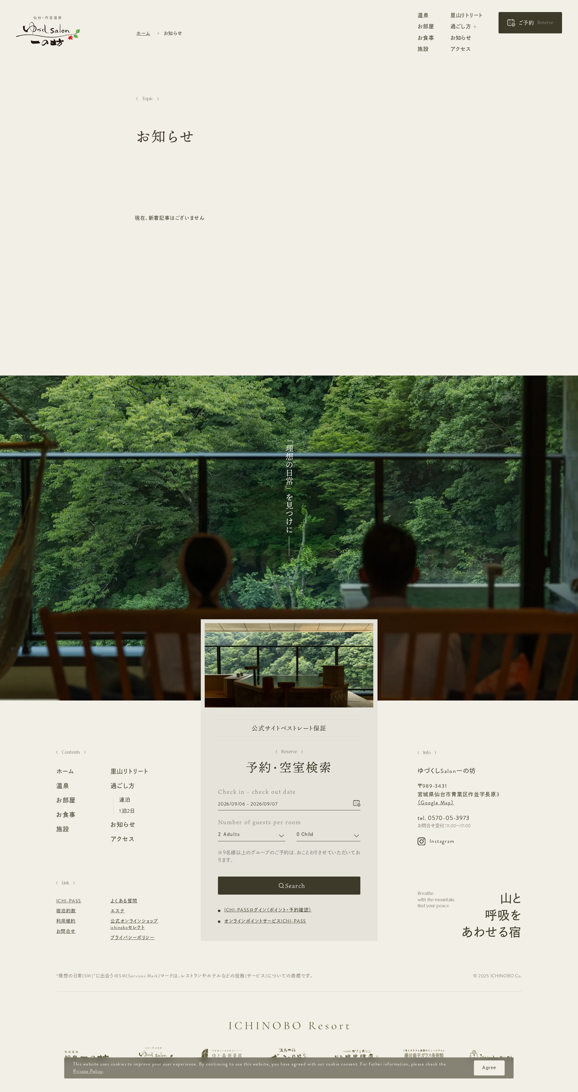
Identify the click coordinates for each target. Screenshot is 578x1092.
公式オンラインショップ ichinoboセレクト (134, 924)
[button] (530, 22)
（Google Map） (436, 802)
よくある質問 (124, 901)
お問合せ (66, 932)
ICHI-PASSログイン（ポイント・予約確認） (267, 910)
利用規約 (66, 921)
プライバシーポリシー (132, 938)
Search (295, 885)
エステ (117, 911)
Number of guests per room (251, 822)
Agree (489, 1067)
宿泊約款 (66, 911)
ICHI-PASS (68, 901)
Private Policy (88, 1071)
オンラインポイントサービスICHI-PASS (265, 921)
